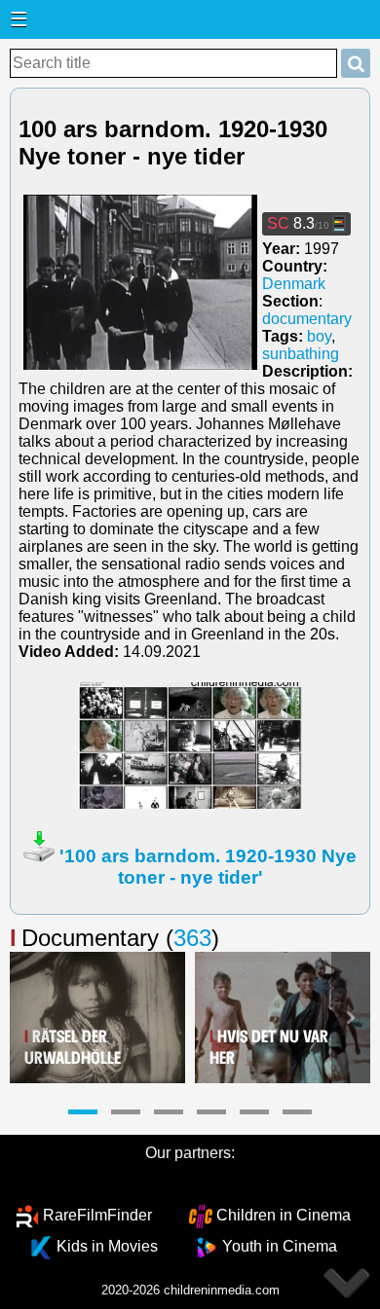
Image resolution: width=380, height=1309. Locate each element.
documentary (307, 318)
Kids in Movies (107, 1246)
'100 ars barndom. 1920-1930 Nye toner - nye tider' (208, 867)
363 (192, 938)
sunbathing (300, 353)
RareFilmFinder (97, 1215)
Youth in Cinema (279, 1246)
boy (319, 336)
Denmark (293, 283)
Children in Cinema (283, 1215)
